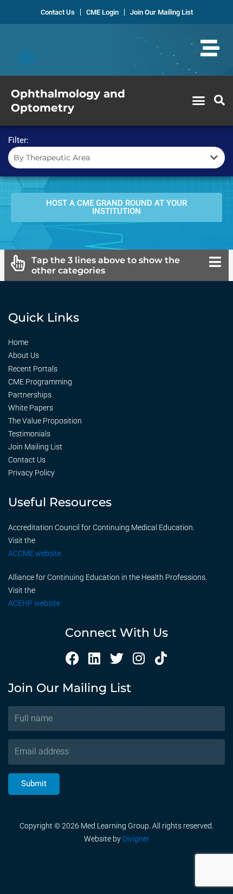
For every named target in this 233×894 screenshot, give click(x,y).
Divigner (136, 838)
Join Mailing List (35, 446)
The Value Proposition (45, 420)
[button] (199, 100)
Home (18, 342)
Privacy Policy (31, 472)
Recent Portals (32, 368)
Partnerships (29, 394)
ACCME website (34, 553)
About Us (23, 355)
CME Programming (40, 381)
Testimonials (29, 433)
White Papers (30, 407)
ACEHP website (34, 603)
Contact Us (27, 459)
